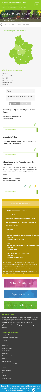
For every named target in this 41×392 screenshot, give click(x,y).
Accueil (4, 368)
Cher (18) (5, 74)
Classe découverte (7, 18)
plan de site (5, 373)
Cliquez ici (28, 390)
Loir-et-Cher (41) (7, 82)
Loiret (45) (5, 84)
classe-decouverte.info (14, 2)
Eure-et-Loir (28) (7, 76)
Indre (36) (5, 78)
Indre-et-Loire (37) (7, 80)
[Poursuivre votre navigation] (33, 390)
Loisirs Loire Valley (10, 137)
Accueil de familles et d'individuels (20, 96)
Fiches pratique (6, 370)
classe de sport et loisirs (22, 18)
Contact (4, 375)
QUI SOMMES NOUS (8, 314)
